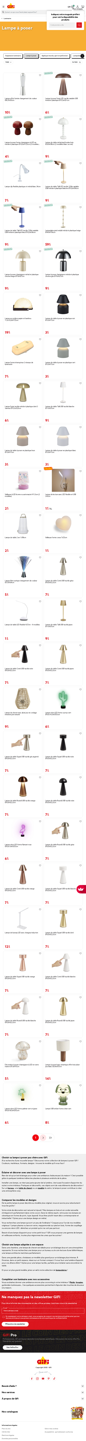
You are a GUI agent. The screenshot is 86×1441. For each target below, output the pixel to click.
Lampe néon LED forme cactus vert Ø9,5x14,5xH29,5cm (58, 714)
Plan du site (6, 1429)
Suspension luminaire (13, 56)
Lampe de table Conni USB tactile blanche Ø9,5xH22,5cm (60, 977)
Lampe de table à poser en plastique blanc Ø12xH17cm (60, 451)
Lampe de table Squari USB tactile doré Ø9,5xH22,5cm (59, 934)
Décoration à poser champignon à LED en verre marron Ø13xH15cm (22, 1066)
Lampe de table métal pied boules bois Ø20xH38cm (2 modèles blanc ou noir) (59, 143)
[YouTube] (43, 1378)
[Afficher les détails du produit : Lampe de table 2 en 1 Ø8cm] (22, 524)
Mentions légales (8, 1435)
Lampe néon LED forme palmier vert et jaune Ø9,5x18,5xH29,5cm (21, 1110)
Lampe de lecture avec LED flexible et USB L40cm (60, 495)
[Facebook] (32, 1378)
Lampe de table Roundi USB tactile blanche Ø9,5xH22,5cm (20, 1021)
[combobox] (43, 12)
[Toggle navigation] (3, 7)
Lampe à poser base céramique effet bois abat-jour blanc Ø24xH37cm (62, 1066)
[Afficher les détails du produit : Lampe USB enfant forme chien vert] (63, 1094)
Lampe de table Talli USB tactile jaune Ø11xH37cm (58, 625)
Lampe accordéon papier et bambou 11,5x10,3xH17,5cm (18, 319)
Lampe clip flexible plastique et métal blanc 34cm (23, 187)
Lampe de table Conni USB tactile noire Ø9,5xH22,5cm (19, 669)
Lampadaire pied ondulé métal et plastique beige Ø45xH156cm (63, 231)
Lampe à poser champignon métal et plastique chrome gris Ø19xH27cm (62, 275)
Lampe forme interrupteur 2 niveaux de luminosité (19, 363)
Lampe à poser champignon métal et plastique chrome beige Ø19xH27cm (22, 275)
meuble (41, 1188)
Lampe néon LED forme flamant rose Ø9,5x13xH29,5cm (18, 845)
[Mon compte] (77, 6)
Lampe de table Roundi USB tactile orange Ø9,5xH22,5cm (20, 801)
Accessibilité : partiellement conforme (59, 1432)
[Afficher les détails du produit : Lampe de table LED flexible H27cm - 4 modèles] (22, 610)
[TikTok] (54, 1378)
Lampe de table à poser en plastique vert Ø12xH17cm (60, 363)
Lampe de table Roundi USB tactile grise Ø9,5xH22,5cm (59, 845)
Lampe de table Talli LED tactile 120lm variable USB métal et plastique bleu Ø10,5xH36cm (21, 231)
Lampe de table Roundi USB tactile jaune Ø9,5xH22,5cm (59, 1021)
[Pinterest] (48, 1378)
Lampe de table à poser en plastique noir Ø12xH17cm (60, 319)
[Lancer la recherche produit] (3, 12)
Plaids (72, 1282)
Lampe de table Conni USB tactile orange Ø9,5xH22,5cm (19, 890)
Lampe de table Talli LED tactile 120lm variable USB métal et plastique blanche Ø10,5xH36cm (62, 187)
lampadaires (61, 1270)
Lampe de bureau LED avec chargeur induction (21, 933)
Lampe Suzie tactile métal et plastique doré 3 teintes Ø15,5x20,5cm (21, 407)
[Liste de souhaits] (40, 75)
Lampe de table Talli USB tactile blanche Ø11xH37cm (59, 407)
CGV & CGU (6, 1432)
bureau (11, 1188)
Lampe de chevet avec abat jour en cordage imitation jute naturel (21, 714)
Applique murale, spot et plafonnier (55, 56)
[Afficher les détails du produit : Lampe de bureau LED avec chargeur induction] (22, 918)
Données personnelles (10, 1439)
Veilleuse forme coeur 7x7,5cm (56, 538)
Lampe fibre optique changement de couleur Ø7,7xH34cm (21, 582)
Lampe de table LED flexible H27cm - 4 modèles (22, 625)
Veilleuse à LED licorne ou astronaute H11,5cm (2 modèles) (22, 495)
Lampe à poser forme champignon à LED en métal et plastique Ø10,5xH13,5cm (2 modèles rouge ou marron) (22, 143)
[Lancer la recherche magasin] (79, 25)
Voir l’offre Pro (12, 1348)
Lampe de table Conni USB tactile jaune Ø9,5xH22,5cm (59, 669)
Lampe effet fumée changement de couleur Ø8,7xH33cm (21, 99)
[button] (72, 6)
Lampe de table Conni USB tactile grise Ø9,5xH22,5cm (59, 582)
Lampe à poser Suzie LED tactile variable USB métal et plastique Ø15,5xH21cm (61, 99)
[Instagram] (37, 1378)
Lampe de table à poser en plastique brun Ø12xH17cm (20, 451)
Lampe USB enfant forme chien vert (58, 1109)
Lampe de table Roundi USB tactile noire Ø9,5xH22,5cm (59, 801)
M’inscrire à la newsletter (15, 1324)
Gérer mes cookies (51, 1429)
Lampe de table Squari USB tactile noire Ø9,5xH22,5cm (59, 758)
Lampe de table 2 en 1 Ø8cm (15, 538)
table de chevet (25, 1188)
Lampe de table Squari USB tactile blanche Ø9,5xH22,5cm (60, 890)
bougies (79, 1282)
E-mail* (5, 1308)
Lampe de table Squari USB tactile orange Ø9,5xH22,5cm (20, 977)
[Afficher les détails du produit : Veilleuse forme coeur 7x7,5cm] (63, 524)
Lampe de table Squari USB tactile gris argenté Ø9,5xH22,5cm (22, 758)
